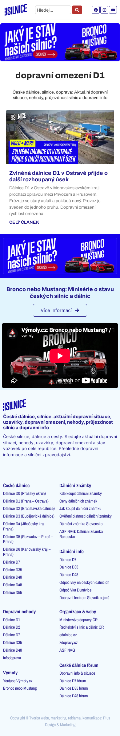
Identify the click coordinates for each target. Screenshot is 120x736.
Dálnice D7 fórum (72, 681)
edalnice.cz (68, 635)
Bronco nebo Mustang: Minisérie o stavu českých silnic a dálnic (60, 292)
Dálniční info (71, 551)
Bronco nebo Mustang (20, 688)
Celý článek (24, 222)
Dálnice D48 (12, 577)
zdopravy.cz (68, 642)
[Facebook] (96, 10)
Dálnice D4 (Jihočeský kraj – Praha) (25, 526)
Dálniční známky (75, 485)
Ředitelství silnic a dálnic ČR (81, 627)
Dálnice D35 (12, 569)
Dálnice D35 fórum (73, 688)
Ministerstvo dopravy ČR (78, 619)
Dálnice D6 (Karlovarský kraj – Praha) (26, 551)
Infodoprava (12, 658)
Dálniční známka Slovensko (80, 523)
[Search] (77, 10)
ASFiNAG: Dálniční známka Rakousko (81, 534)
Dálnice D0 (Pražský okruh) (24, 493)
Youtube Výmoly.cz (18, 681)
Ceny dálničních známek (78, 501)
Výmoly (10, 672)
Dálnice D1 (11, 619)
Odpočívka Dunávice (75, 590)
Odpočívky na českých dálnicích (84, 582)
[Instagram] (104, 10)
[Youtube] (113, 10)
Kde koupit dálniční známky (80, 493)
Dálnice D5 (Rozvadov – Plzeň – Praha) (28, 539)
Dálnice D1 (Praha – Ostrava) (26, 501)
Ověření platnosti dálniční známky (85, 516)
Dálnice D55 (12, 592)
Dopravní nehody (19, 611)
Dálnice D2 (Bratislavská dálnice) (29, 508)
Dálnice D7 (11, 562)
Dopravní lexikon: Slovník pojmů (84, 597)
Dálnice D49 (12, 585)
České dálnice (16, 485)
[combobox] (53, 10)
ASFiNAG (67, 650)
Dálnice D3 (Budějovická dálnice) (28, 516)
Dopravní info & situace (77, 673)
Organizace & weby (77, 611)
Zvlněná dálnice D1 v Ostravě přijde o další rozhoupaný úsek (58, 176)
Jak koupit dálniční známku (80, 508)
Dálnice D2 (11, 627)
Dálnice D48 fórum (73, 696)
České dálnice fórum (78, 665)
